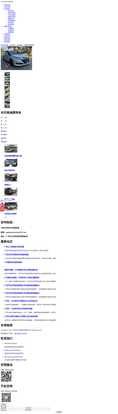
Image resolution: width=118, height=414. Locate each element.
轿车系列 (11, 11)
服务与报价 (8, 26)
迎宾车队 (11, 24)
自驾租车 (11, 30)
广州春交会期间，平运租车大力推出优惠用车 (21, 277)
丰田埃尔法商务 (10, 214)
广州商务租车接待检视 (13, 262)
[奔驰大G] (10, 181)
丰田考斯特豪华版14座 (13, 156)
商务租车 (11, 32)
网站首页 (7, 5)
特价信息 (7, 36)
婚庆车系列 (11, 16)
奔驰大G (7, 185)
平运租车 (12, 45)
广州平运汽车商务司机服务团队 (16, 254)
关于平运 (7, 7)
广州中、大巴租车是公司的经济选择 (18, 309)
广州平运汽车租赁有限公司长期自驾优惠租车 (21, 285)
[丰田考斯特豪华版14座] (10, 152)
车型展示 (7, 9)
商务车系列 (11, 13)
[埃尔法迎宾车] (10, 166)
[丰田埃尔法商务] (10, 210)
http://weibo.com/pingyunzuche (13, 356)
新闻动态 (7, 38)
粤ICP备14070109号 (20, 333)
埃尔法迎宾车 (9, 170)
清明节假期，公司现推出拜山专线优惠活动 (21, 270)
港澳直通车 (11, 20)
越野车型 (11, 18)
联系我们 (7, 41)
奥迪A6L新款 (9, 199)
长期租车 (11, 28)
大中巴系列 (11, 14)
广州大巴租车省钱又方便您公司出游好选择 (21, 316)
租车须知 (7, 40)
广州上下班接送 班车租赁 (14, 247)
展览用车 (11, 22)
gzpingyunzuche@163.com (12, 350)
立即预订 (4, 138)
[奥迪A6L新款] (10, 195)
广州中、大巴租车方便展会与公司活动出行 (21, 301)
